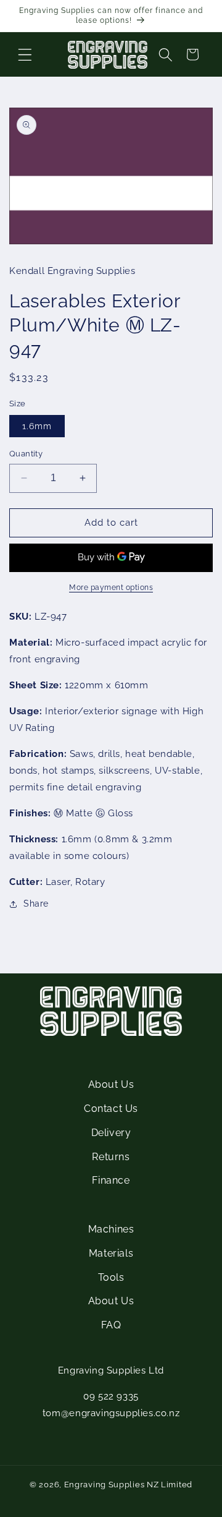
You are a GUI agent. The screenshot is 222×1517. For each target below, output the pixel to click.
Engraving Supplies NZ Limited (128, 1484)
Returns (111, 1157)
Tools (111, 1277)
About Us (111, 1084)
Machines (111, 1229)
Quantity (26, 453)
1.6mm (37, 426)
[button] (24, 54)
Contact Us (111, 1108)
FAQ (111, 1325)
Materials (111, 1253)
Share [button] (36, 903)
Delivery (111, 1133)
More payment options (111, 587)
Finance (111, 1180)
